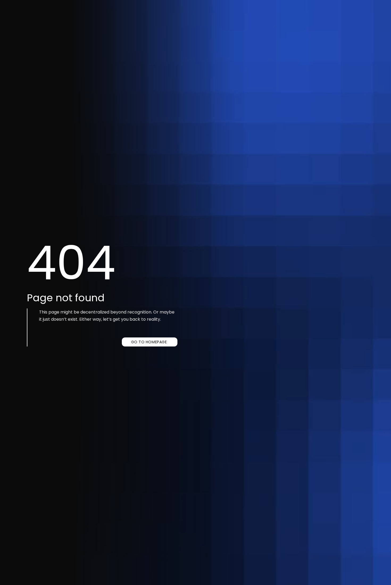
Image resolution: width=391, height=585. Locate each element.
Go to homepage (149, 342)
